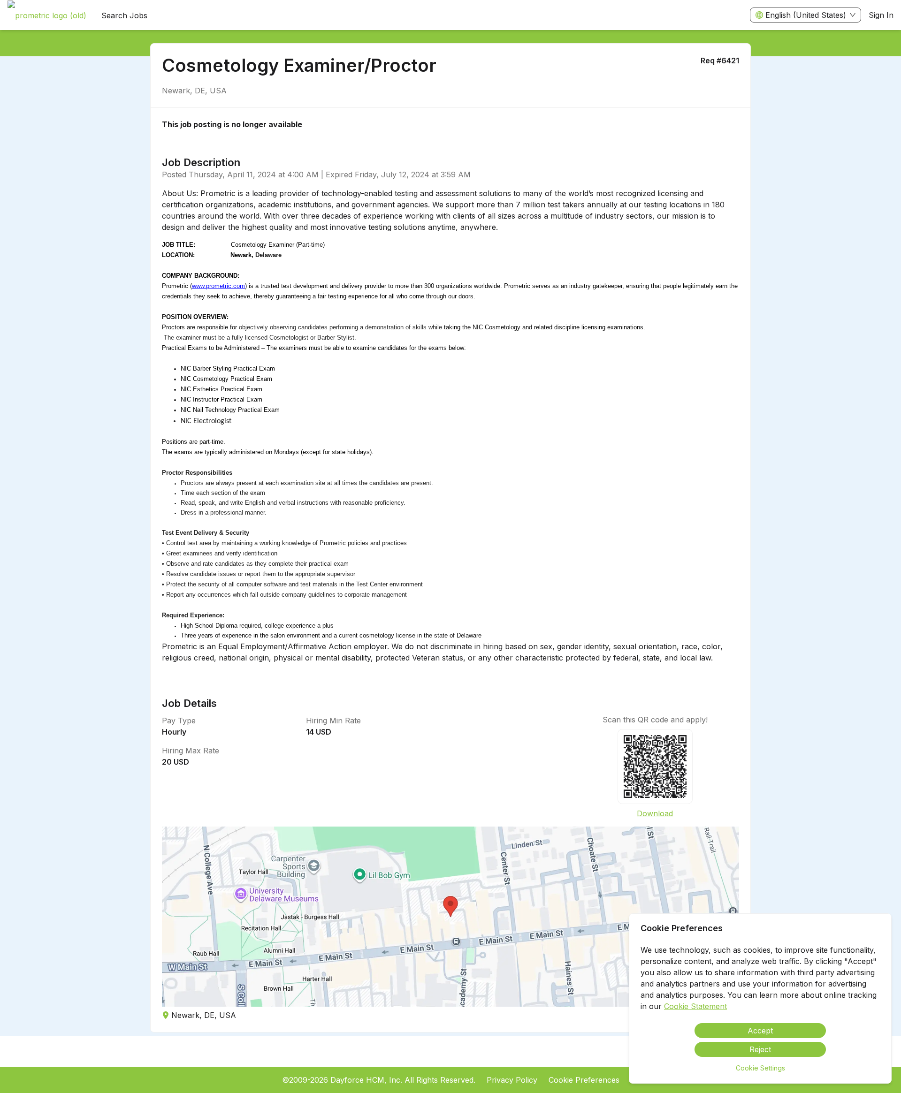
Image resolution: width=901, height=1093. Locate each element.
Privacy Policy (512, 1080)
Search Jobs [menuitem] (124, 15)
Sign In (881, 15)
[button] (450, 917)
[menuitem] (47, 15)
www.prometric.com (218, 285)
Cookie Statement (695, 1006)
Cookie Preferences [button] (584, 1080)
